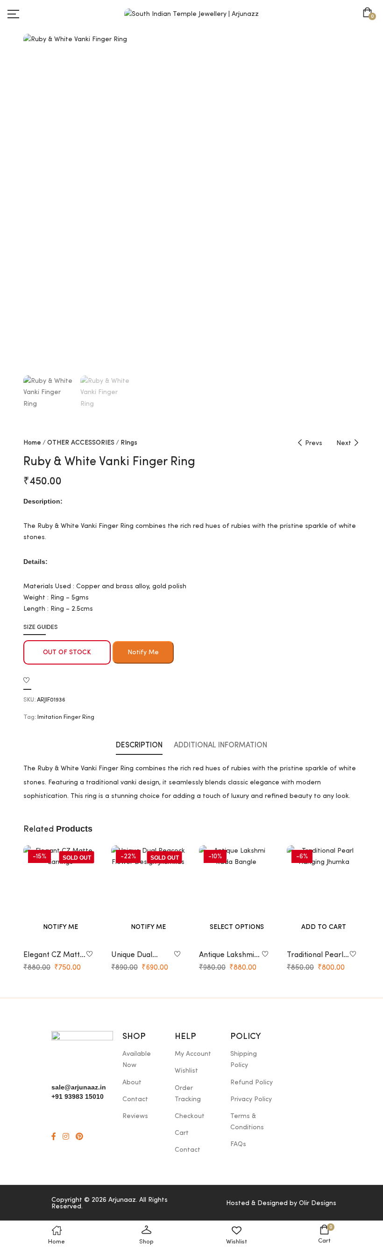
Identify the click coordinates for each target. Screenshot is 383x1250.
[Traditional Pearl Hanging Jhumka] (324, 894)
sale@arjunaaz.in (78, 1087)
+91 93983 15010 (77, 1096)
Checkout (190, 1116)
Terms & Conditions (247, 1122)
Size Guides (40, 627)
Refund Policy (251, 1082)
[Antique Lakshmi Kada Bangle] (236, 894)
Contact (135, 1099)
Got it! (338, 16)
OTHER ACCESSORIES (80, 442)
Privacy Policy (251, 1099)
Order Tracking (188, 1094)
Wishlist (186, 1070)
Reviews (135, 1116)
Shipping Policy (243, 1059)
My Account (193, 1054)
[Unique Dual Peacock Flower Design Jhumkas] (148, 894)
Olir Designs (317, 1203)
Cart (182, 1133)
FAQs (238, 1144)
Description (139, 745)
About (132, 1082)
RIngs (129, 442)
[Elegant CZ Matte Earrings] (60, 894)
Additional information (220, 745)
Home (32, 442)
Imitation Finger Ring (65, 717)
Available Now (136, 1059)
